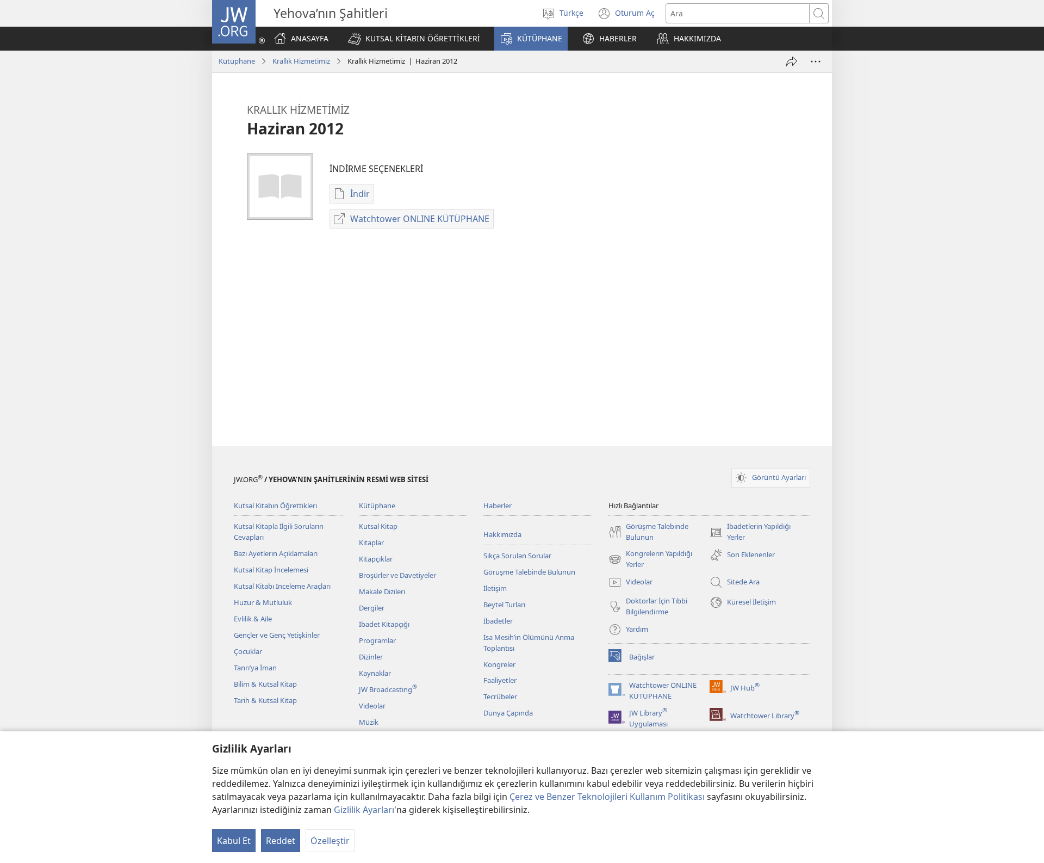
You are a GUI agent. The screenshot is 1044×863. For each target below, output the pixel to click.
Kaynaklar (375, 673)
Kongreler (499, 664)
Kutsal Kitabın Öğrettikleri (275, 505)
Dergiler (371, 608)
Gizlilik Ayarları (364, 810)
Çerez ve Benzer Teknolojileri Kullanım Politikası (607, 797)
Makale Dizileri (382, 591)
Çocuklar (248, 651)
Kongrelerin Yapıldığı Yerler (650, 559)
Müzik (368, 722)
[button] (414, 39)
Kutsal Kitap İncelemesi (271, 570)
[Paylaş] (791, 61)
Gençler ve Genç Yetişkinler (277, 635)
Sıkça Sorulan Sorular (517, 555)
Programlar (377, 640)
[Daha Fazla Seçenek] (815, 61)
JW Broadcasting (388, 689)
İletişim (495, 588)
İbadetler (498, 621)
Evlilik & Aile (253, 619)
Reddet (280, 841)
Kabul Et (234, 841)
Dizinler (371, 657)
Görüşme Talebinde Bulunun (529, 572)
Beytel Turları (504, 604)
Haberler (497, 505)
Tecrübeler (500, 696)
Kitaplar (371, 542)
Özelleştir (330, 841)
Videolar (372, 706)
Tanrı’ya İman (255, 668)
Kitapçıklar (376, 559)
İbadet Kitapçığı (384, 624)
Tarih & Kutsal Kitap (265, 700)
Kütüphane (237, 61)
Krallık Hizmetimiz (301, 61)
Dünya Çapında (508, 713)
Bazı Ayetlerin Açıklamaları (276, 553)
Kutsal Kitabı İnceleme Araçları (282, 586)
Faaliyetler (500, 680)
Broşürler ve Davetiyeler (397, 575)
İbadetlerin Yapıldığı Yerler (750, 532)
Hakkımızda (502, 534)
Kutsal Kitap (378, 526)
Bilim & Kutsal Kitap (265, 684)
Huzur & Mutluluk (263, 602)
